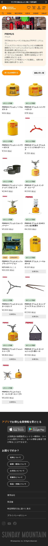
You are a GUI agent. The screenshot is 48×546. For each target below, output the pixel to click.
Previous (2, 2)
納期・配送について (18, 464)
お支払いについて (17, 471)
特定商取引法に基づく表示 (19, 508)
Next (46, 2)
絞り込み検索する (11, 73)
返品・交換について (18, 484)
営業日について (16, 477)
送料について (15, 457)
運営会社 (11, 495)
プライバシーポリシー (17, 515)
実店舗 (10, 502)
